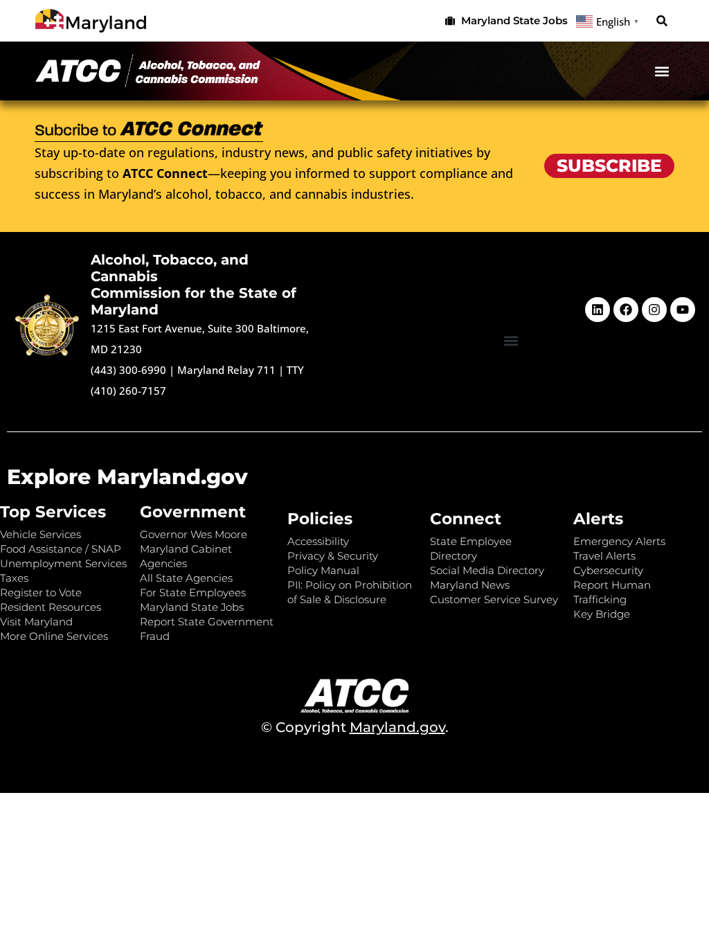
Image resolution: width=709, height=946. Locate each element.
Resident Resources (50, 607)
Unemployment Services (63, 563)
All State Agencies (186, 577)
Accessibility (318, 541)
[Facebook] (625, 309)
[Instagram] (654, 309)
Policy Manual (323, 570)
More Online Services (54, 636)
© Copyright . (355, 727)
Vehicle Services (40, 534)
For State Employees (193, 592)
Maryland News (470, 584)
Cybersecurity (608, 570)
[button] (662, 21)
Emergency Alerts (619, 541)
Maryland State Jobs (192, 607)
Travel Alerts (604, 555)
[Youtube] (682, 309)
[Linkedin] (597, 309)
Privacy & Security (332, 555)
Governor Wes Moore (193, 534)
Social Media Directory (487, 570)
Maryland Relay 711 (227, 370)
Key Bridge (601, 614)
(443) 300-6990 (128, 370)
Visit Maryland (36, 621)
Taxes (14, 577)
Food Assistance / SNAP (60, 548)
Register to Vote (41, 592)
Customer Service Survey (494, 599)
